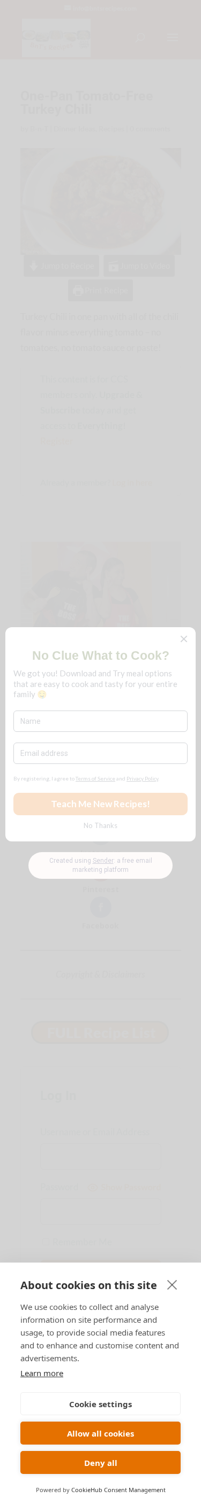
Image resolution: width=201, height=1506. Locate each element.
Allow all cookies (100, 1433)
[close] (172, 1284)
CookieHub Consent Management (118, 1490)
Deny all (100, 1462)
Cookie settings (100, 1404)
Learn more (41, 1373)
